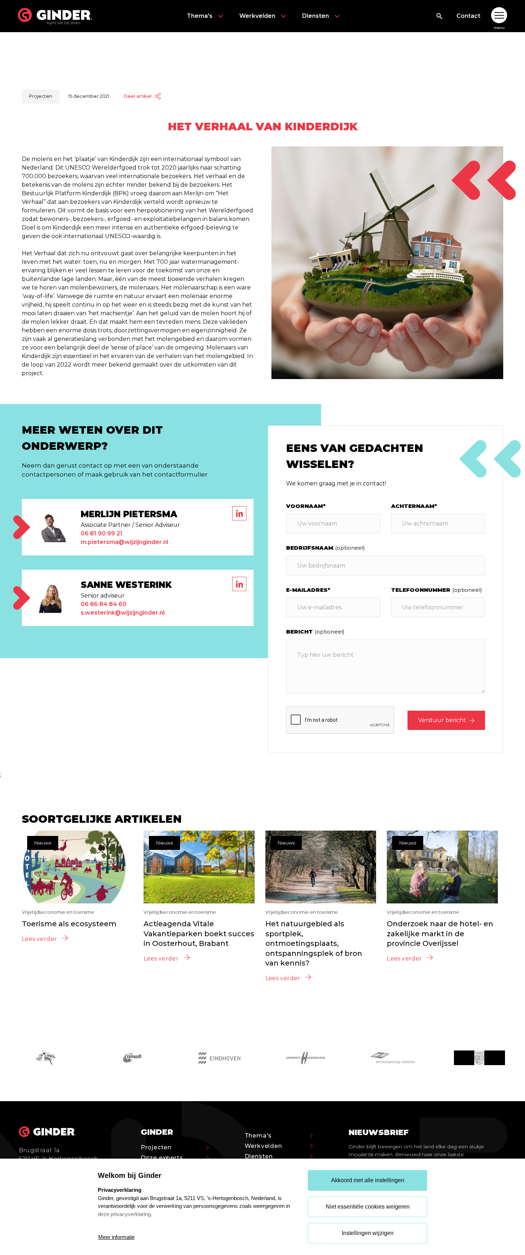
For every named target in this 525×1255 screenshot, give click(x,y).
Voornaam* (306, 506)
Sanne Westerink (126, 585)
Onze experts (162, 1157)
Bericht (315, 631)
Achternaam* (414, 506)
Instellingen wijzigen (368, 1233)
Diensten (315, 15)
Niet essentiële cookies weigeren (368, 1207)
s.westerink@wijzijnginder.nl (123, 612)
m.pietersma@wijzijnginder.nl (124, 542)
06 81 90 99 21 (101, 533)
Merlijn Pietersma (129, 514)
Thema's (199, 15)
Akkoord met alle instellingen (367, 1180)
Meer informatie (116, 1237)
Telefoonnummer (436, 589)
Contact (468, 15)
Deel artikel (137, 96)
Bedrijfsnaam (325, 547)
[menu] (499, 16)
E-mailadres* (308, 589)
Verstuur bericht (442, 720)
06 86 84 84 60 (103, 604)
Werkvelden (257, 15)
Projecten (156, 1147)
